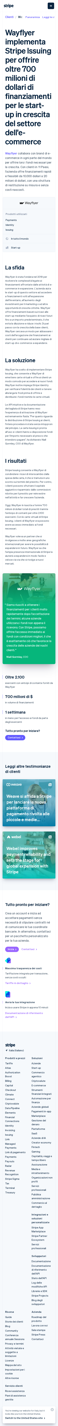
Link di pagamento (15, 1152)
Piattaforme (38, 1128)
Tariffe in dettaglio (16, 983)
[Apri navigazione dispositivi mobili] (51, 6)
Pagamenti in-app (41, 1111)
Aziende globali (40, 1106)
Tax (7, 1183)
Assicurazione (39, 1164)
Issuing (9, 1134)
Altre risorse (12, 1378)
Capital (9, 1085)
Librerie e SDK (39, 1291)
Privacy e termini (14, 1343)
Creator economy (41, 1142)
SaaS (34, 1133)
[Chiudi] (51, 1410)
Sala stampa (38, 1330)
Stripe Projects (40, 1295)
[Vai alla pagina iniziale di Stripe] (9, 1045)
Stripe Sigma (12, 1178)
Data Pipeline (12, 1108)
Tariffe (9, 1063)
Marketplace (39, 1115)
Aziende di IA (39, 1138)
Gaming (36, 1151)
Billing (8, 1080)
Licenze (9, 1360)
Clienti (9, 17)
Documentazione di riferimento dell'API (24, 1015)
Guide (8, 1317)
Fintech (36, 1147)
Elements (10, 1112)
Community (11, 1330)
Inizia (11, 949)
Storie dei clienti (14, 1321)
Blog (7, 1326)
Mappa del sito (13, 1365)
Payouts (9, 1161)
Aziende (36, 1063)
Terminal (10, 1187)
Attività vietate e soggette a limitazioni (14, 1352)
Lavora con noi (40, 1325)
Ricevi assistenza (14, 1391)
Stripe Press (38, 1334)
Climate (9, 1094)
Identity (9, 1125)
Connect (10, 1099)
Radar (8, 1165)
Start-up (36, 1067)
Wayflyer (11, 153)
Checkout (10, 1090)
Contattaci (14, 737)
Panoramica (32, 17)
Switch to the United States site (24, 1418)
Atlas (8, 1067)
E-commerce (39, 1085)
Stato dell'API (39, 1278)
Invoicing (10, 1130)
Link (7, 1139)
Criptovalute (12, 1103)
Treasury (10, 1192)
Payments (11, 1156)
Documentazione (41, 1261)
